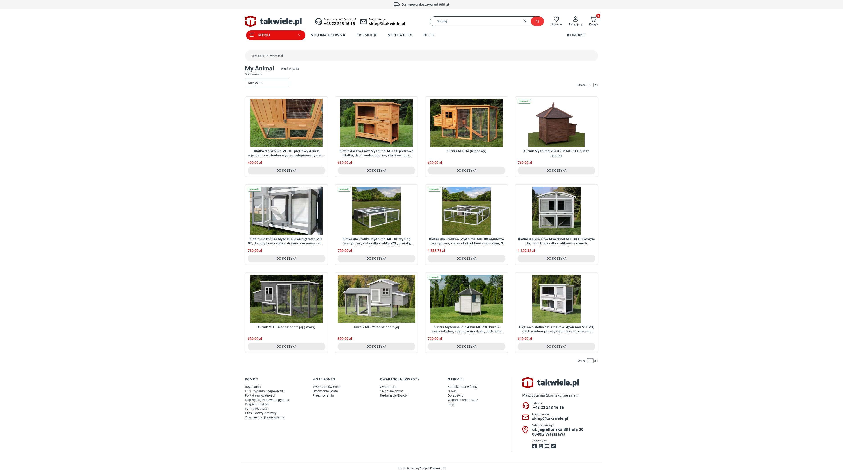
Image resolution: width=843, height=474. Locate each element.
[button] (537, 21)
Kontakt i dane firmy (462, 386)
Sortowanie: (253, 74)
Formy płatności (256, 408)
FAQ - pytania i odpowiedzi (264, 391)
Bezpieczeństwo (256, 404)
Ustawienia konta (325, 391)
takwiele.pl (258, 55)
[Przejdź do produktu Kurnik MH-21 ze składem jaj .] (376, 299)
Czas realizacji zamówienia (264, 417)
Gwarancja (388, 386)
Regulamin (253, 386)
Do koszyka (286, 170)
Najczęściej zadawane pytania (267, 400)
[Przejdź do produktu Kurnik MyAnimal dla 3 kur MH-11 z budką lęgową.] (556, 123)
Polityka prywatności (260, 395)
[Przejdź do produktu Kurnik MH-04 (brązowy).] (466, 123)
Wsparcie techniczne (463, 400)
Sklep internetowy (420, 468)
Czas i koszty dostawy (260, 413)
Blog (451, 404)
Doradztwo (455, 395)
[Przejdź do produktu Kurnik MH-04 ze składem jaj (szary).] (286, 299)
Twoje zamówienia (326, 386)
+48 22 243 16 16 (548, 407)
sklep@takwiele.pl (550, 418)
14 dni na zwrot (391, 391)
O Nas (452, 391)
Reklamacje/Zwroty (394, 395)
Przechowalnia (323, 395)
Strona (582, 85)
